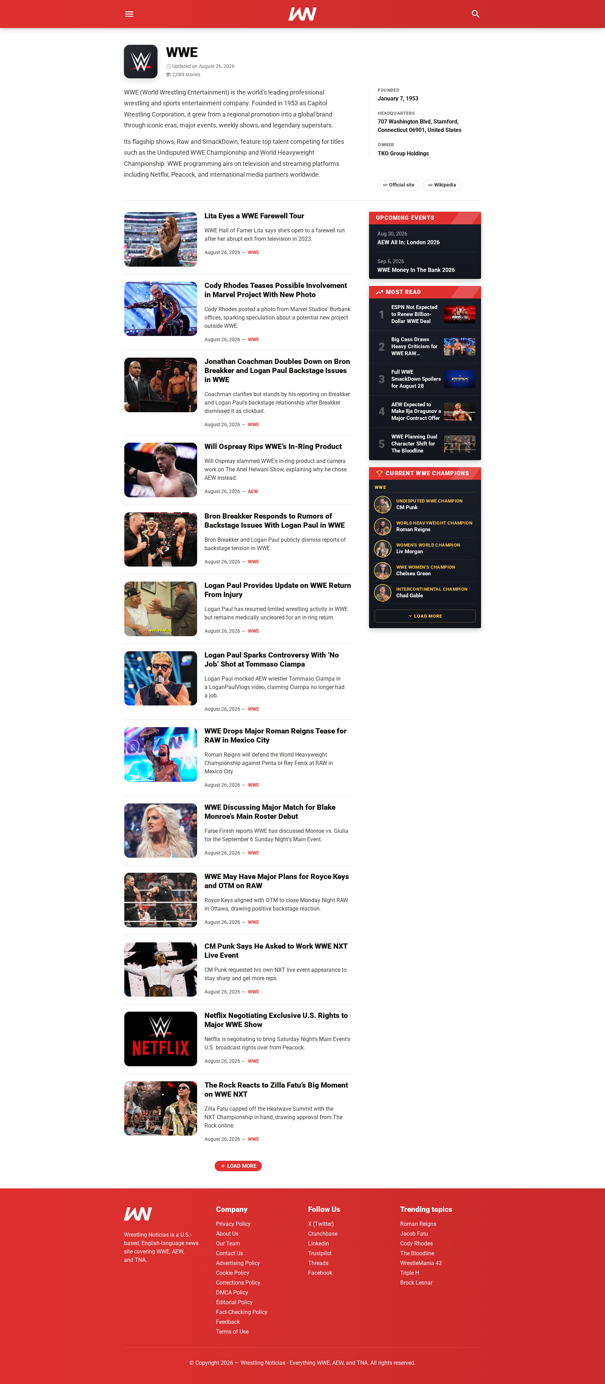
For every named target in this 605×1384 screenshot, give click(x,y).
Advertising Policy (238, 1263)
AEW (253, 491)
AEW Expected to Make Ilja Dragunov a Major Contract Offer (416, 411)
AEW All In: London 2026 (408, 242)
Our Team (228, 1243)
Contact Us (229, 1253)
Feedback (228, 1322)
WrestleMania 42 (421, 1263)
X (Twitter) (321, 1224)
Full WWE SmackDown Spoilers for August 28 (416, 379)
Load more (241, 1166)
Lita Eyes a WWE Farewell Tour (254, 216)
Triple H (409, 1273)
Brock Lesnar (416, 1282)
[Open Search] (476, 14)
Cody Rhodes (416, 1243)
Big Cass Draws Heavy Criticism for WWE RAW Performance (414, 346)
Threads (318, 1263)
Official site (402, 185)
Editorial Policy (234, 1302)
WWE (253, 252)
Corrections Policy (238, 1282)
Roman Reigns (418, 1224)
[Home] (138, 1215)
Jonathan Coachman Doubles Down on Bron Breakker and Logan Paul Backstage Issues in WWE (277, 370)
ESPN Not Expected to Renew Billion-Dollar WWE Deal (414, 314)
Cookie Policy (232, 1273)
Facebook (320, 1273)
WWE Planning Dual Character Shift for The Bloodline (414, 444)
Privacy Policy (233, 1224)
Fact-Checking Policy (241, 1312)
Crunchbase (323, 1233)
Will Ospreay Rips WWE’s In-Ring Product (273, 446)
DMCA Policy (232, 1292)
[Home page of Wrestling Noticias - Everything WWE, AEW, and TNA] (302, 14)
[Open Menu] (129, 14)
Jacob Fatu (414, 1233)
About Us (227, 1233)
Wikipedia (445, 185)
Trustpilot (320, 1253)
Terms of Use (232, 1331)
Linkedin (318, 1243)
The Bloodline (417, 1253)
